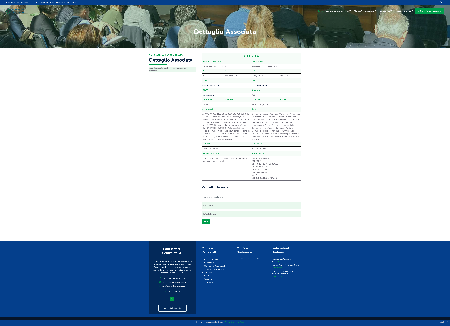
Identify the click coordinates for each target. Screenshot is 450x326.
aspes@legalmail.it (259, 85)
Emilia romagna (211, 259)
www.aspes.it (208, 95)
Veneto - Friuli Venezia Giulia (217, 269)
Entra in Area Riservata (429, 11)
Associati (369, 11)
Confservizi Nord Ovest (214, 266)
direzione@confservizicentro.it (174, 282)
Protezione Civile (403, 11)
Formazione (384, 11)
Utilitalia (278, 268)
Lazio (206, 276)
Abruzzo (208, 272)
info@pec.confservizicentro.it (173, 286)
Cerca (205, 221)
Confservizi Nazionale (249, 258)
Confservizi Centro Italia (337, 11)
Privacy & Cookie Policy (235, 322)
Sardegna (208, 282)
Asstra (277, 262)
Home (320, 11)
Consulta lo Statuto (172, 308)
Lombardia (209, 263)
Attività (357, 11)
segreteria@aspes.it (210, 85)
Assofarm (278, 276)
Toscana (208, 279)
